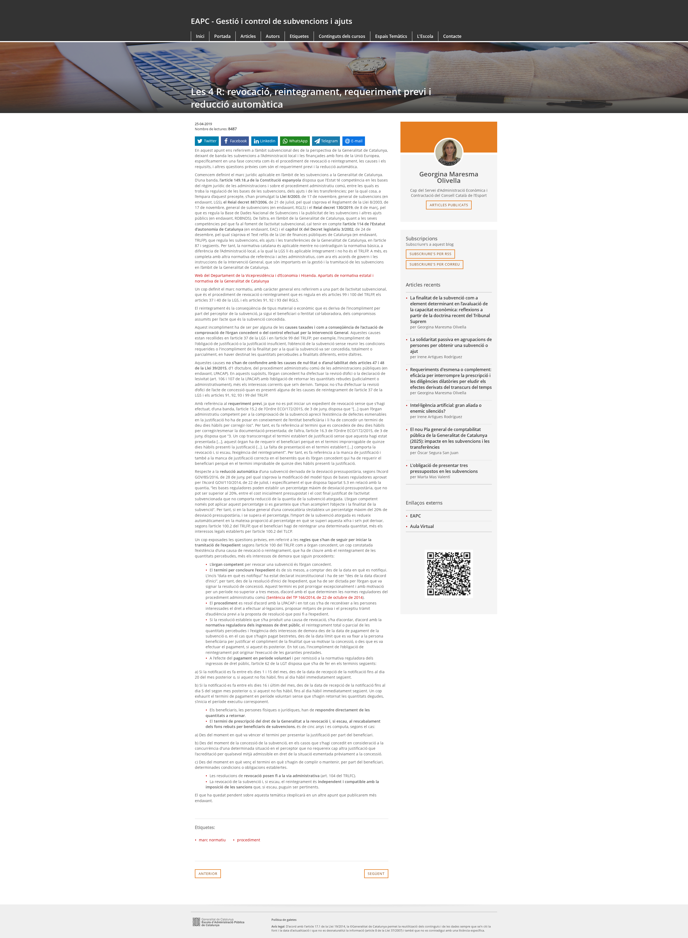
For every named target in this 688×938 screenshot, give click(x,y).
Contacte (452, 36)
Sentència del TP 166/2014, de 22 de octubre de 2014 (315, 597)
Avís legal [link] (277, 926)
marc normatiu (212, 839)
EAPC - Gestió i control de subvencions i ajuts (271, 21)
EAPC (415, 516)
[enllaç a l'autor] (449, 152)
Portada (222, 36)
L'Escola (425, 36)
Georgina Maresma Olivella (448, 177)
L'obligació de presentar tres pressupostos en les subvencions (444, 468)
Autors (273, 36)
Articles (248, 36)
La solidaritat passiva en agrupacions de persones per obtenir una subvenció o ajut (451, 345)
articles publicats (449, 204)
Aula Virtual (422, 526)
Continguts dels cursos (342, 36)
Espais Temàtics (391, 36)
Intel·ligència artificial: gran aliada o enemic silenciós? (446, 408)
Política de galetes (283, 920)
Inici (200, 36)
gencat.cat (265, 8)
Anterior (208, 873)
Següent (376, 873)
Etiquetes (299, 36)
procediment (248, 839)
